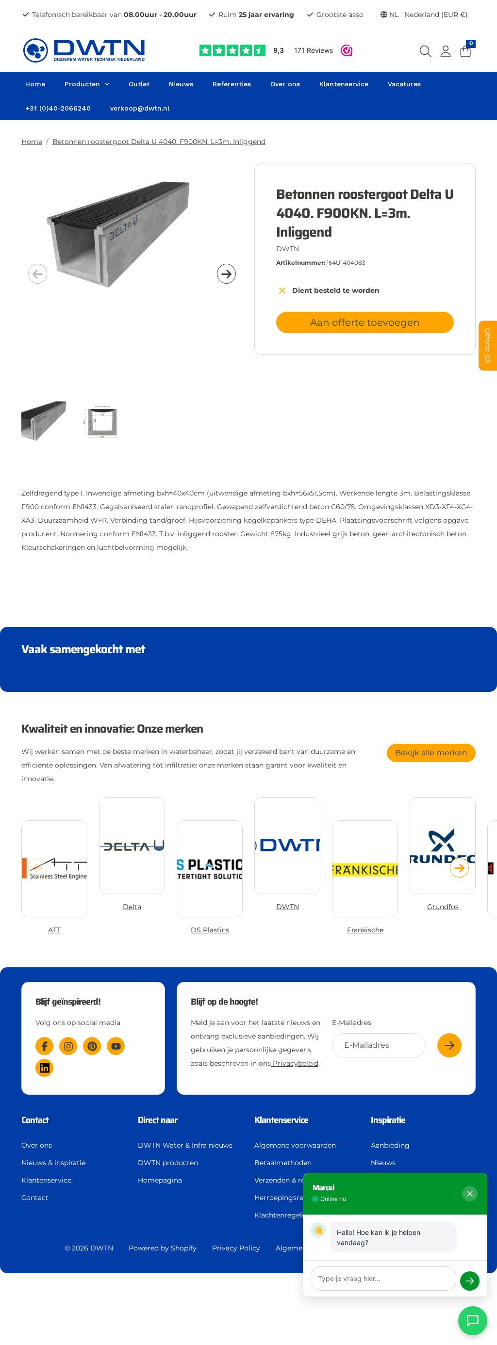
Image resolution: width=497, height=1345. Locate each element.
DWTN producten (168, 1162)
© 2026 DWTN (89, 1248)
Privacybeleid (294, 1063)
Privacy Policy (236, 1248)
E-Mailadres (351, 1022)
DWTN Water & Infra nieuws (185, 1145)
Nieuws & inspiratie (53, 1162)
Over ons (36, 1145)
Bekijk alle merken (431, 752)
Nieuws (383, 1162)
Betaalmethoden (283, 1162)
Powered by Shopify (163, 1248)
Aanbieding (390, 1145)
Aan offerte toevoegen (365, 322)
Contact (35, 1197)
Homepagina (160, 1180)
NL (427, 14)
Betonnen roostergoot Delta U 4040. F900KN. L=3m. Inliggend (158, 141)
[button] (226, 273)
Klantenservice (46, 1180)
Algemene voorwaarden (295, 1145)
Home (31, 141)
